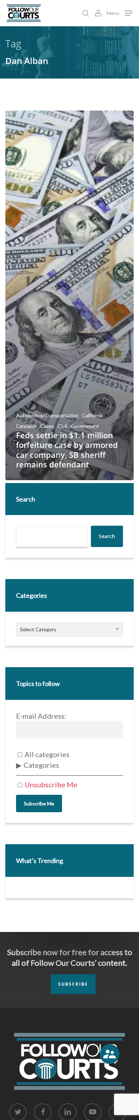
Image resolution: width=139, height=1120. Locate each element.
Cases (47, 426)
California (92, 415)
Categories (41, 765)
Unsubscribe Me (50, 784)
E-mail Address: (41, 716)
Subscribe (73, 984)
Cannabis (26, 426)
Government (85, 426)
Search (25, 499)
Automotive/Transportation (47, 415)
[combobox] (69, 629)
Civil (62, 426)
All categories (46, 754)
